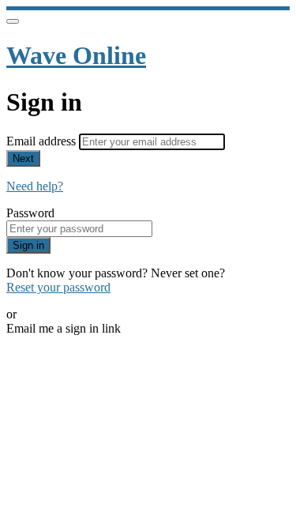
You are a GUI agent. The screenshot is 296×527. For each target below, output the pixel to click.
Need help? (34, 186)
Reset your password (58, 287)
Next (23, 158)
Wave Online (76, 55)
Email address (42, 141)
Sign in (28, 245)
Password (30, 213)
